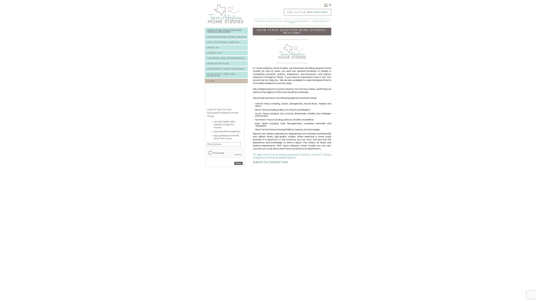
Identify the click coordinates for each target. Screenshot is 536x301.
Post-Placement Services (223, 42)
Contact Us (214, 53)
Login (211, 81)
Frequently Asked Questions (225, 69)
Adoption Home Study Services (226, 37)
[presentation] (225, 153)
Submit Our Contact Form (270, 162)
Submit (238, 163)
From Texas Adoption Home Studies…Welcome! (224, 31)
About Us (213, 48)
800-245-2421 (317, 12)
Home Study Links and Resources (221, 75)
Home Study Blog (218, 63)
